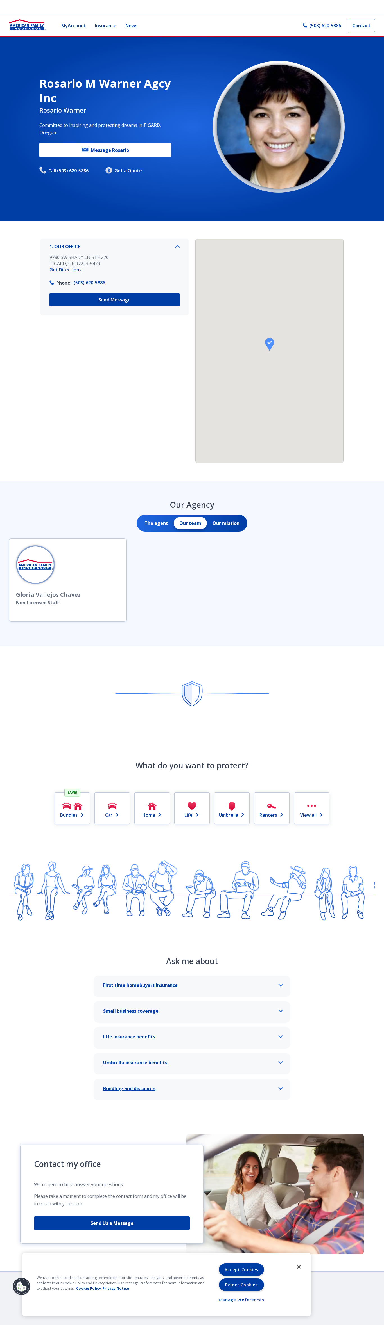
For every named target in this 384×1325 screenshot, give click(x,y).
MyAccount (73, 25)
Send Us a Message (112, 1223)
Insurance (105, 25)
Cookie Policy (88, 1288)
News (131, 25)
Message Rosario (110, 150)
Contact (361, 25)
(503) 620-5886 (325, 25)
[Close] (299, 1267)
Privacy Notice (115, 1288)
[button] (269, 344)
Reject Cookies (241, 1284)
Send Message (114, 300)
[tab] (156, 523)
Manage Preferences (241, 1300)
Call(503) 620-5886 (68, 171)
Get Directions (65, 270)
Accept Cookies (241, 1269)
